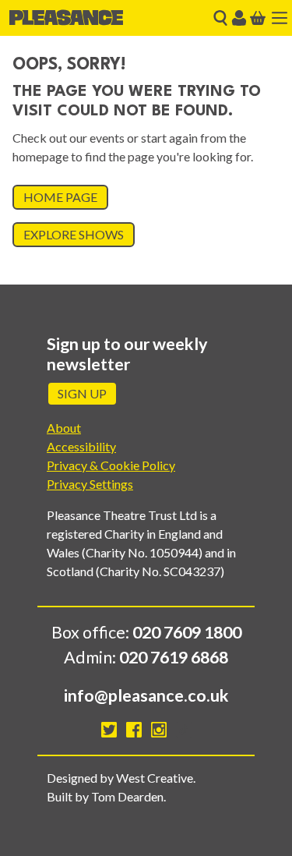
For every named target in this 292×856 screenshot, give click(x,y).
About (64, 427)
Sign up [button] (82, 393)
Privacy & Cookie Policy (111, 465)
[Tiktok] (183, 729)
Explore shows (73, 234)
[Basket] (257, 18)
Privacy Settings (90, 483)
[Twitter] (109, 729)
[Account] (239, 18)
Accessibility (81, 446)
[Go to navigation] (279, 18)
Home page (60, 196)
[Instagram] (159, 729)
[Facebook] (134, 729)
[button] (220, 18)
